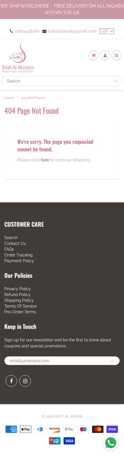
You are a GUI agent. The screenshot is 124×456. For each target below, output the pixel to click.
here (45, 160)
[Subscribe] (112, 361)
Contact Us (15, 243)
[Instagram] (25, 381)
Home (9, 98)
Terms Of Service (20, 306)
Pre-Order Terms (20, 312)
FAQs (9, 249)
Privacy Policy (17, 288)
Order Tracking (18, 255)
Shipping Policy (19, 300)
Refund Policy (17, 294)
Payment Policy (19, 260)
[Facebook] (11, 381)
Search (11, 237)
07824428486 (27, 31)
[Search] (115, 81)
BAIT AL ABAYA (68, 416)
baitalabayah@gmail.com (72, 31)
